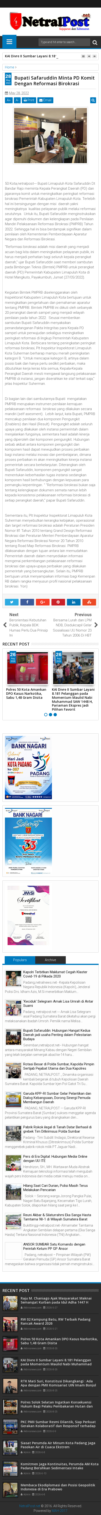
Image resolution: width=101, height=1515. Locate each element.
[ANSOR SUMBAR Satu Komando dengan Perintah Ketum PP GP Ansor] (13, 1251)
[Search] (95, 42)
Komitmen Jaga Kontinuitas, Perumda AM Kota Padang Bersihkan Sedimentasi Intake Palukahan (60, 1468)
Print (30, 100)
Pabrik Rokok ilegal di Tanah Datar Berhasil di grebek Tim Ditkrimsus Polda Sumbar (57, 1129)
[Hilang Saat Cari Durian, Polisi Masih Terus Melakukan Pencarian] (13, 1192)
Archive (50, 960)
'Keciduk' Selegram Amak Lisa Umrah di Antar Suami (58, 1003)
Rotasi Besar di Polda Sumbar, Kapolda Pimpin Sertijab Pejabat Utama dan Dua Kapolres (58, 1066)
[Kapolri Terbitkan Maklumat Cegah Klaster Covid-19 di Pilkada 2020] (13, 978)
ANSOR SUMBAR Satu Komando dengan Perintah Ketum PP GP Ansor (54, 1246)
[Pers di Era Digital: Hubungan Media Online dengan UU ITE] (13, 1163)
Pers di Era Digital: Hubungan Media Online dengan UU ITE (55, 1158)
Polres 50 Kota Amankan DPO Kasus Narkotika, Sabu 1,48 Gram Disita (26, 693)
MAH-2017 (59, 1511)
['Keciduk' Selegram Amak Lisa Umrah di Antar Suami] (13, 1008)
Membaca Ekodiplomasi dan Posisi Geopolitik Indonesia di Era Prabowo (58, 1487)
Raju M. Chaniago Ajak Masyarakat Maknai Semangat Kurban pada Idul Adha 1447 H (56, 1300)
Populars (20, 960)
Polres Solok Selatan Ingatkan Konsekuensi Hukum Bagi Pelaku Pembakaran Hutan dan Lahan (57, 1406)
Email (47, 100)
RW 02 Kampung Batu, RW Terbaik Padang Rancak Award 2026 (55, 1321)
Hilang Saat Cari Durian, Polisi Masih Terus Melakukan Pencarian (55, 1187)
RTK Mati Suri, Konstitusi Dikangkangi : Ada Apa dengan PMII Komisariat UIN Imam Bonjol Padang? (58, 1385)
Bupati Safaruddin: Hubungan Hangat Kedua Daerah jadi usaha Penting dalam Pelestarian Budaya (57, 1034)
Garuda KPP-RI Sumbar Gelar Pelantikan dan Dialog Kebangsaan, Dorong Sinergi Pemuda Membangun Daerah (57, 1097)
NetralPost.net (29, 1506)
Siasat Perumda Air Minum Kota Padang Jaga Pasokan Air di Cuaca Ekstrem (58, 1445)
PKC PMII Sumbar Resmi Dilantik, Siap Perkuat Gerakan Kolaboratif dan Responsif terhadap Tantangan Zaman (58, 1426)
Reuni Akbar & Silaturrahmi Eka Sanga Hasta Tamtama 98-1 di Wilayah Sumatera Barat (57, 1217)
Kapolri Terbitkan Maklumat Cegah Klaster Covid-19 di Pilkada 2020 (55, 974)
